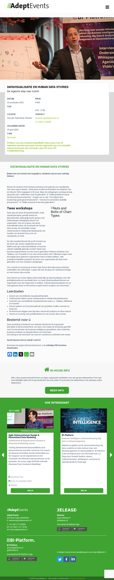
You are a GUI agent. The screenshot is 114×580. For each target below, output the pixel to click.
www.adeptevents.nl (18, 529)
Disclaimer (81, 578)
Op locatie (11, 137)
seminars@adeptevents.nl (47, 118)
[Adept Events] (28, 6)
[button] (60, 559)
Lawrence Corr (16, 477)
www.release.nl (63, 518)
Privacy (73, 578)
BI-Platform (68, 435)
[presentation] (7, 55)
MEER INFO (57, 390)
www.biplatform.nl (15, 548)
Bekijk (30, 491)
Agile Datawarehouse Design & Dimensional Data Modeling (23, 436)
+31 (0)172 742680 (43, 122)
